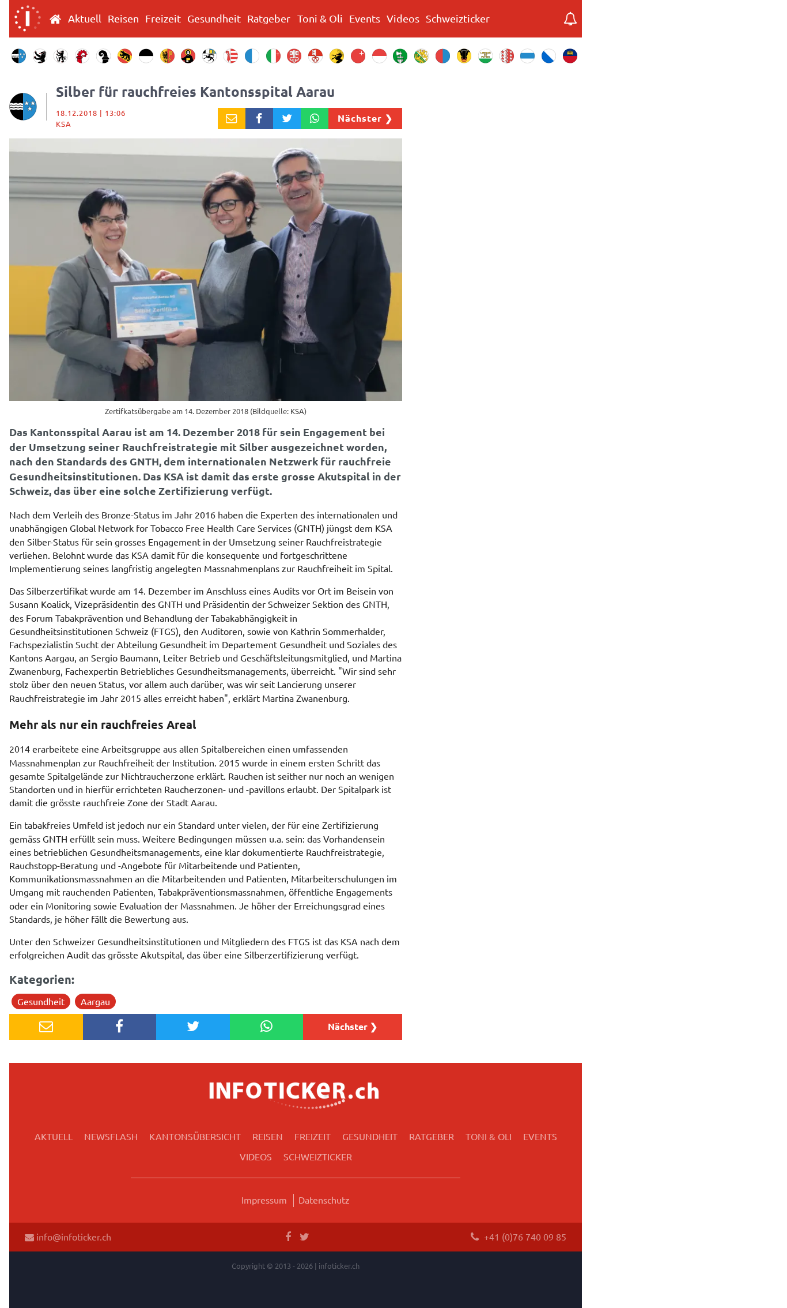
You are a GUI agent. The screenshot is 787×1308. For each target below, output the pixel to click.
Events (364, 18)
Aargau (95, 1001)
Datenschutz (324, 1199)
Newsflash (111, 1136)
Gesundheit (214, 18)
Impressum (264, 1199)
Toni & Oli (320, 18)
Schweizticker (458, 18)
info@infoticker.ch (72, 1236)
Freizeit (163, 18)
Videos (403, 18)
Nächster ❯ (365, 118)
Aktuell (84, 18)
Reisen (123, 18)
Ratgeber (268, 18)
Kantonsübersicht (195, 1136)
